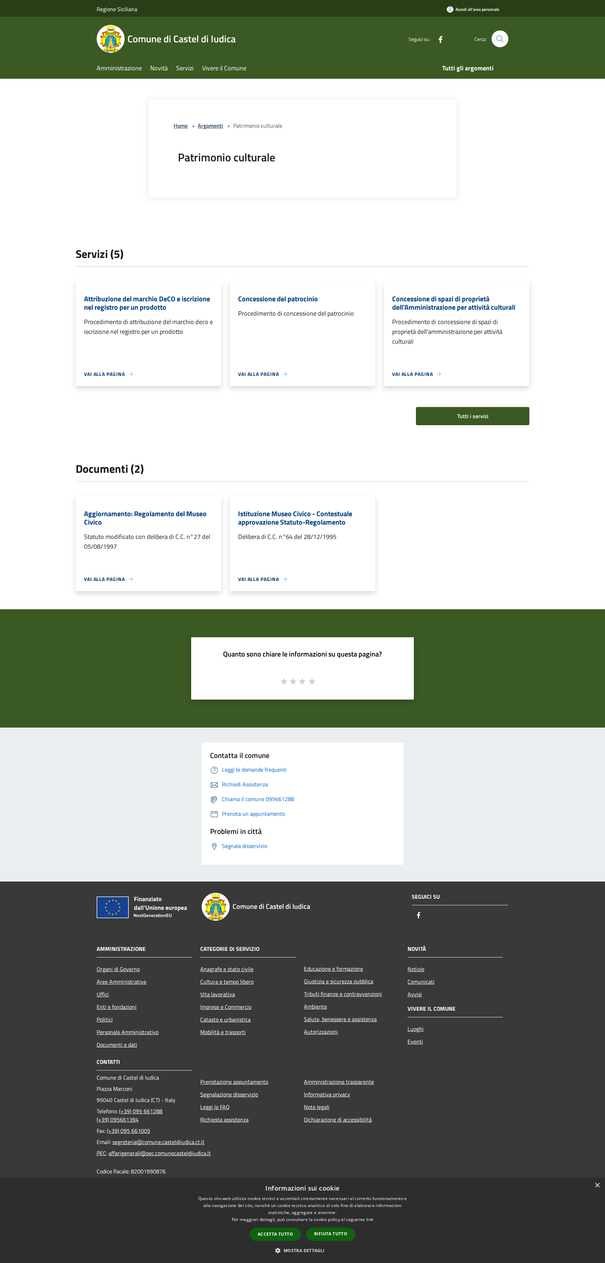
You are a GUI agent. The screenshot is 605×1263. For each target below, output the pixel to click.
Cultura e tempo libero (226, 981)
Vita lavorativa (217, 994)
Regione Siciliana (117, 9)
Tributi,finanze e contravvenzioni (343, 994)
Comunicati (421, 981)
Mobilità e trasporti (223, 1032)
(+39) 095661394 (118, 1119)
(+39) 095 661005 (128, 1131)
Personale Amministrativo (128, 1032)
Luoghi (416, 1029)
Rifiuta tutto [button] (330, 1234)
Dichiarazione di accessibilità (338, 1119)
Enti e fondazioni (117, 1007)
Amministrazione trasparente (339, 1082)
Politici (105, 1019)
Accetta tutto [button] (275, 1234)
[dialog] (302, 1220)
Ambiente (315, 1006)
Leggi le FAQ (215, 1107)
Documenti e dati (117, 1044)
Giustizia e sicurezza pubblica (338, 981)
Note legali (316, 1107)
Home (181, 125)
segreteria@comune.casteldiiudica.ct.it (158, 1142)
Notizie (416, 969)
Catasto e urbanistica (225, 1019)
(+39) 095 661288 (140, 1111)
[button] (302, 1250)
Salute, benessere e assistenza (340, 1019)
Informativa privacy (327, 1094)
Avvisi (415, 994)
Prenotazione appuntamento (234, 1082)
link (369, 1219)
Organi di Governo (118, 969)
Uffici (103, 994)
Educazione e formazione (333, 968)
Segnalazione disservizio (229, 1094)
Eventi (415, 1041)
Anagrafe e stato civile (226, 969)
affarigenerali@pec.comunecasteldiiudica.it (160, 1153)
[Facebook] (438, 38)
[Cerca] (500, 38)
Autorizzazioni (321, 1031)
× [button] (597, 1185)
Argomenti (210, 125)
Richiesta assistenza (224, 1119)
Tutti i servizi (472, 416)
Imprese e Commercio (225, 1007)
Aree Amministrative (121, 981)
